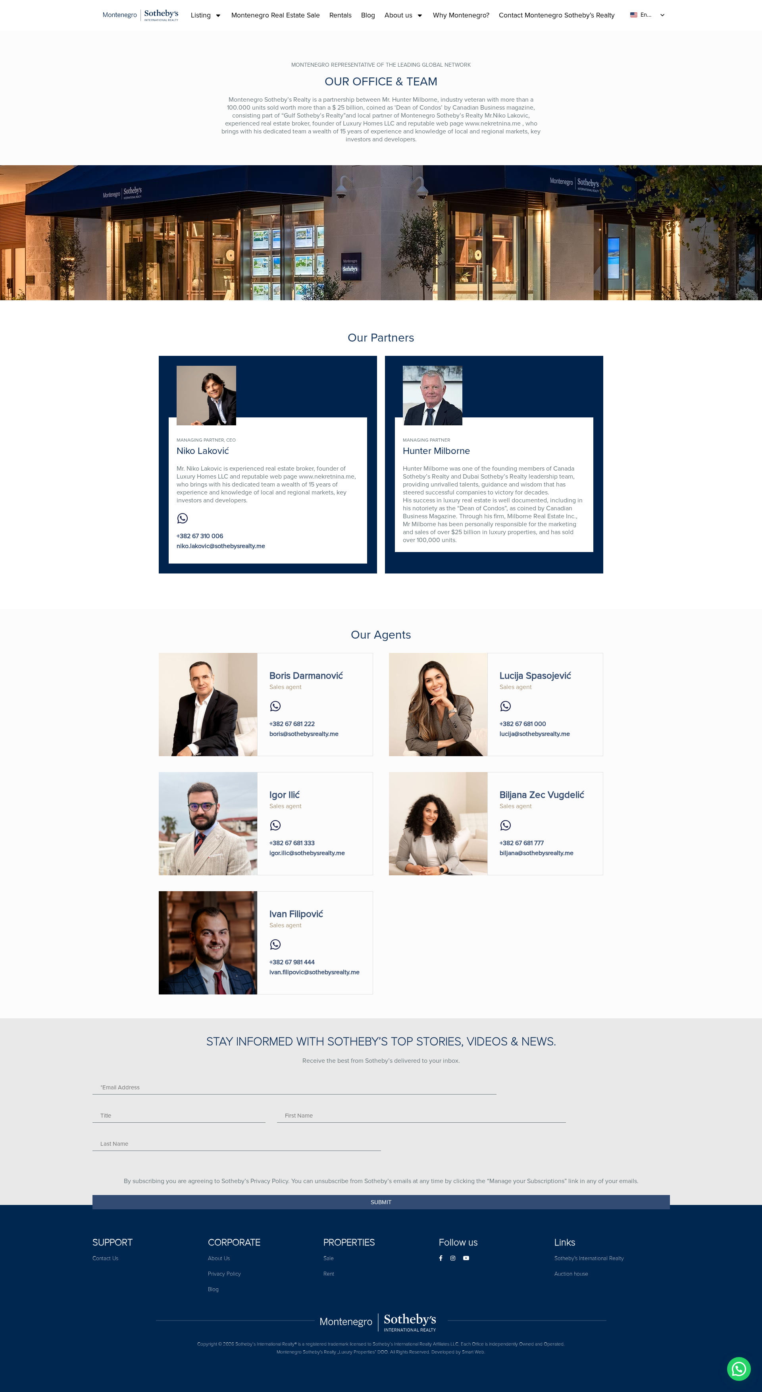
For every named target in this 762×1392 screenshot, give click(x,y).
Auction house (571, 1273)
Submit (381, 1202)
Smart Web (473, 1352)
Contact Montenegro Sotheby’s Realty (557, 15)
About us (398, 15)
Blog (368, 15)
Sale (328, 1258)
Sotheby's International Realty (589, 1258)
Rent (328, 1273)
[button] (739, 1369)
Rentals (340, 15)
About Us (219, 1258)
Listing (201, 15)
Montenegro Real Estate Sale (275, 15)
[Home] (381, 1320)
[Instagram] (452, 1258)
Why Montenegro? (461, 15)
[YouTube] (466, 1258)
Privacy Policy (224, 1273)
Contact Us (105, 1258)
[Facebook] (441, 1258)
